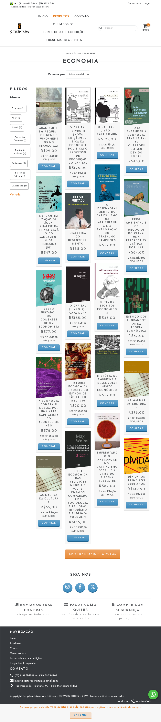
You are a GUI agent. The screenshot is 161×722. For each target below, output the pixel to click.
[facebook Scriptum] (80, 588)
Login (147, 3)
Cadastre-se (134, 3)
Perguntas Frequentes (63, 40)
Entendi (81, 715)
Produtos (61, 16)
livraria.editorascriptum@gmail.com (30, 7)
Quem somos (63, 24)
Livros (77, 53)
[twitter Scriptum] (93, 588)
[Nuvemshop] (134, 702)
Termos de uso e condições (63, 32)
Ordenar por (56, 74)
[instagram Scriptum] (67, 588)
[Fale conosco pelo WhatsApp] (153, 694)
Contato (81, 16)
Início (43, 16)
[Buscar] (100, 27)
